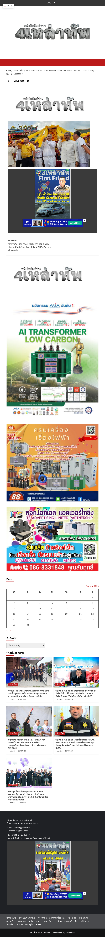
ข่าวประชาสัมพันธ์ (27, 918)
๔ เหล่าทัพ (83, 918)
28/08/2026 (22, 699)
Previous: (29, 246)
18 (40, 614)
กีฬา (76, 921)
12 (52, 608)
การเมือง (58, 921)
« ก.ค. (9, 631)
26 (52, 619)
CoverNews (57, 933)
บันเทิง (20, 925)
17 (28, 614)
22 (92, 614)
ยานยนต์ (68, 921)
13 (66, 608)
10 (28, 608)
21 (80, 614)
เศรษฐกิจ (10, 921)
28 (80, 619)
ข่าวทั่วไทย (13, 684)
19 (52, 614)
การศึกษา (42, 918)
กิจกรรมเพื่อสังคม (57, 918)
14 (80, 608)
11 (40, 608)
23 (14, 619)
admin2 (12, 699)
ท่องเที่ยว (72, 918)
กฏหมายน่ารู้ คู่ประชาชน (28, 921)
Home (38, 925)
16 (14, 614)
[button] (9, 62)
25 (40, 619)
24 (28, 619)
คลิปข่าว (85, 921)
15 (92, 608)
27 (66, 619)
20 (66, 614)
